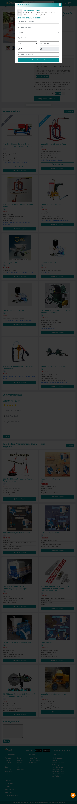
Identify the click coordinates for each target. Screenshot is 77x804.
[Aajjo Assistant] (73, 795)
